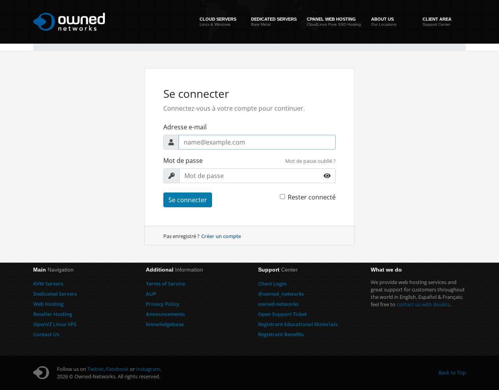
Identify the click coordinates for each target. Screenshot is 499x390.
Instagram (148, 368)
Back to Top (452, 372)
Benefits (281, 334)
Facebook (117, 368)
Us (46, 334)
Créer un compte (221, 236)
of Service (165, 283)
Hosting (48, 303)
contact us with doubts (423, 304)
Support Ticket (282, 314)
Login (272, 283)
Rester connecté (312, 197)
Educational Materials (298, 324)
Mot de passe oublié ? (310, 160)
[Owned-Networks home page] (69, 22)
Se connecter (187, 200)
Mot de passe (183, 160)
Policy (162, 303)
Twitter (95, 368)
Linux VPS (54, 324)
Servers (48, 283)
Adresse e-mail (185, 127)
